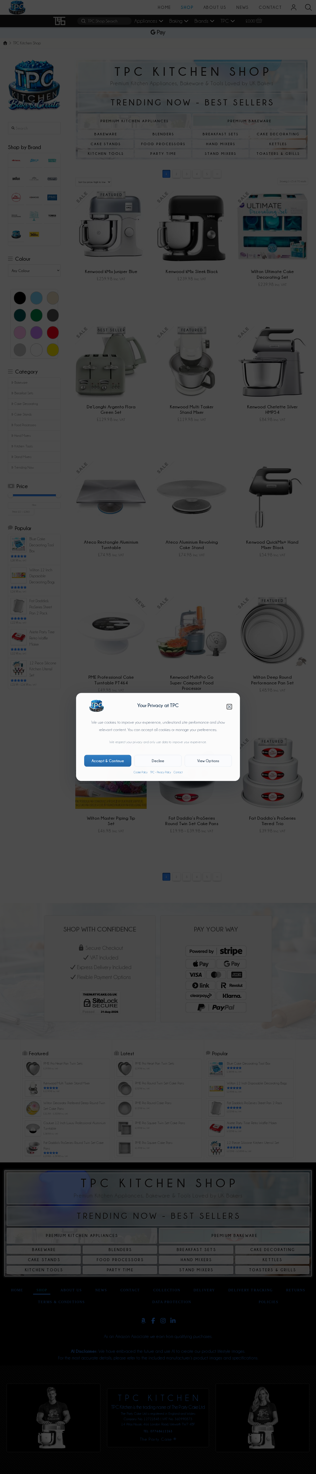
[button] (229, 706)
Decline (158, 761)
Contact (178, 772)
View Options (208, 761)
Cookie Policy (141, 772)
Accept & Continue (108, 761)
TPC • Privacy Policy (160, 772)
